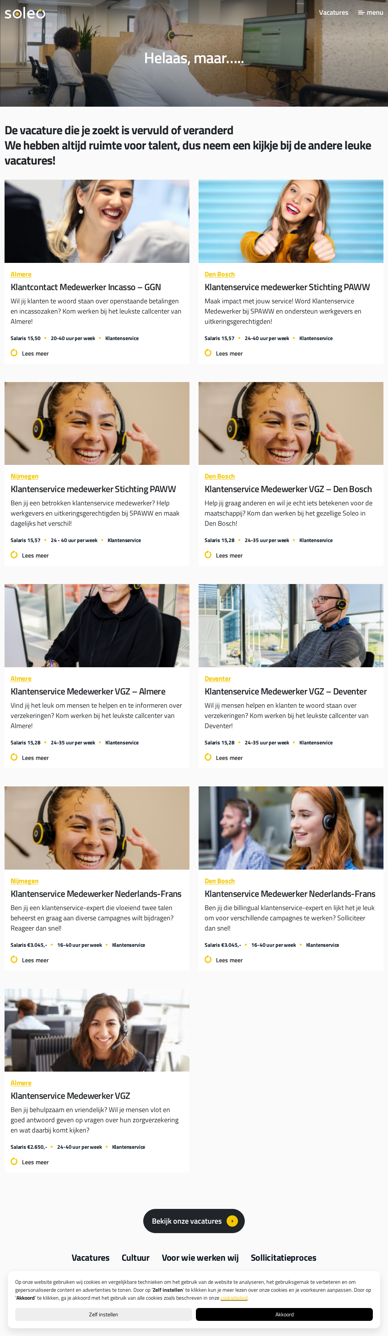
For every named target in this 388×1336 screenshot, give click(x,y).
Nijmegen (24, 476)
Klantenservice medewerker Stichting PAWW (287, 287)
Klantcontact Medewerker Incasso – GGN (86, 287)
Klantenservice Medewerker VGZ (70, 1095)
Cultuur (136, 1257)
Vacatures (333, 12)
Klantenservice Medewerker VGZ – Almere (88, 691)
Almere (21, 274)
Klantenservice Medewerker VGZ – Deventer (286, 691)
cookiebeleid (234, 1298)
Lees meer (35, 353)
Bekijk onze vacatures (187, 1221)
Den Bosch (220, 274)
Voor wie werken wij (200, 1257)
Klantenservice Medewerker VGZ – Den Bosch (288, 489)
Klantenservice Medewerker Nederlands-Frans (96, 893)
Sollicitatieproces (283, 1257)
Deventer (218, 678)
